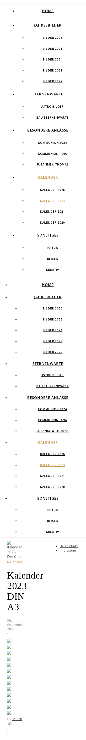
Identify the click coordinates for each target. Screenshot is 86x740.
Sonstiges (48, 235)
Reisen (52, 259)
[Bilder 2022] (16, 737)
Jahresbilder (48, 25)
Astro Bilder (52, 107)
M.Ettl (17, 719)
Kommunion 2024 (52, 143)
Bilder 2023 (53, 70)
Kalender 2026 (52, 190)
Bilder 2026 (53, 38)
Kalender (48, 177)
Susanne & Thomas (53, 164)
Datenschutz (69, 546)
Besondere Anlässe (47, 130)
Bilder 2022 (53, 81)
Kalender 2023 (52, 201)
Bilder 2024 (53, 59)
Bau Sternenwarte (52, 118)
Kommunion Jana (52, 154)
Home (48, 10)
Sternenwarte (47, 94)
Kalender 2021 (52, 212)
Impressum (68, 550)
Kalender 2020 (52, 223)
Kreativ (52, 270)
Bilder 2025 (53, 49)
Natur (52, 248)
